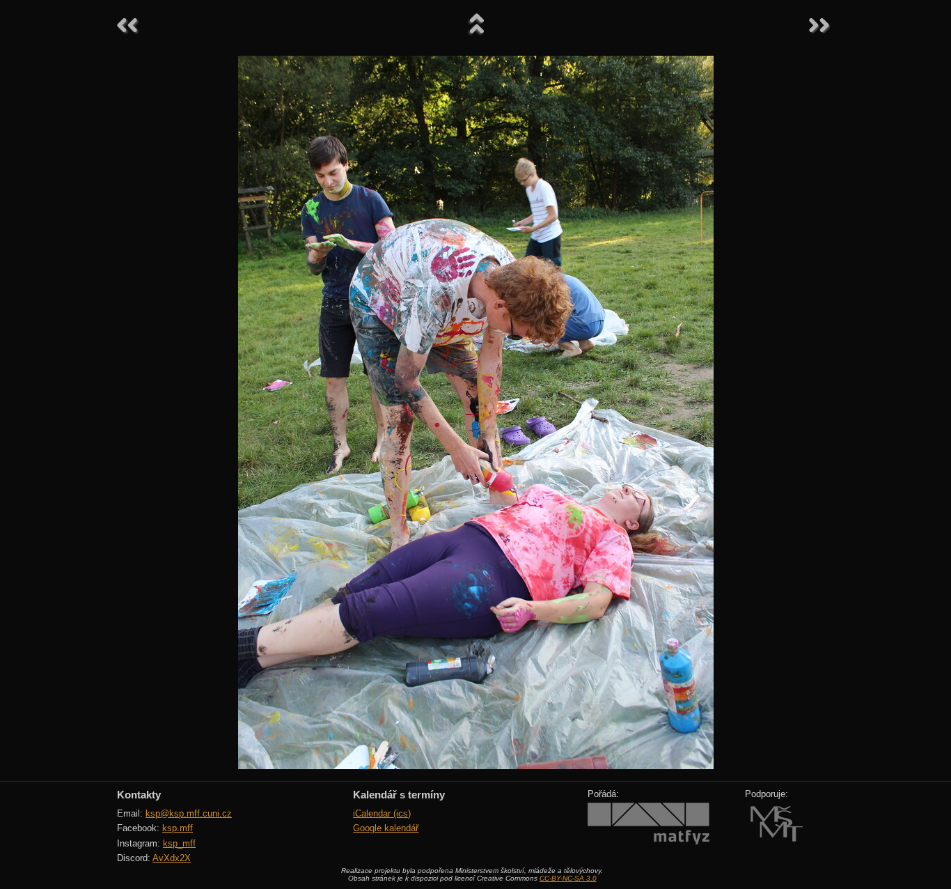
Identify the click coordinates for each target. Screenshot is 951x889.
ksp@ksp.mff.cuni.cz (189, 813)
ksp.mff (177, 828)
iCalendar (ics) (382, 813)
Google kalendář (385, 828)
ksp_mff (179, 843)
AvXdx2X (171, 858)
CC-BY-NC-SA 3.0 (568, 878)
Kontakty (139, 795)
